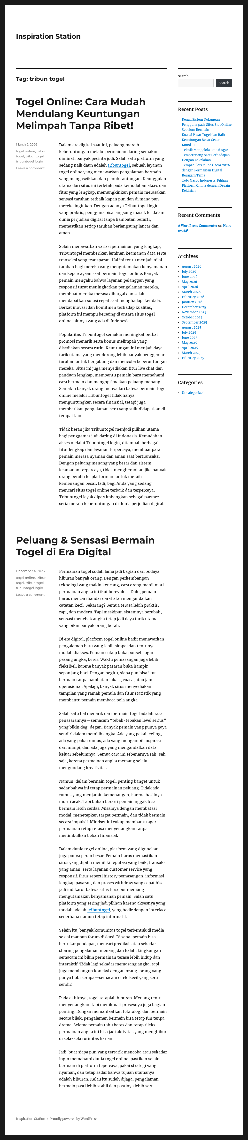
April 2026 (190, 287)
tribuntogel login (29, 161)
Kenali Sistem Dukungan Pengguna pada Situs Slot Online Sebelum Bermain (207, 125)
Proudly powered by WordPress (74, 1119)
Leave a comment (30, 168)
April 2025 (190, 348)
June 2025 (189, 338)
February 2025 (193, 358)
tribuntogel (119, 165)
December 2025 (194, 307)
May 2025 (189, 343)
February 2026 (193, 297)
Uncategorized (193, 393)
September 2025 (194, 322)
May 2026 (189, 282)
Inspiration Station (48, 36)
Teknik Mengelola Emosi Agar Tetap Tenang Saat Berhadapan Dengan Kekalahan (206, 155)
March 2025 (191, 353)
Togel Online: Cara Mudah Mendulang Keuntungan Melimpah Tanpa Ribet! (81, 113)
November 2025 (194, 312)
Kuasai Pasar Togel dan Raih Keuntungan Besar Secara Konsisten (203, 140)
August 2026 (192, 267)
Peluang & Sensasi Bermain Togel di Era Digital (85, 546)
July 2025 (189, 333)
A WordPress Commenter (197, 226)
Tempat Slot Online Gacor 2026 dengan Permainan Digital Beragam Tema (206, 170)
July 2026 (189, 272)
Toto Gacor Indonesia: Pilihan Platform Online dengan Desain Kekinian (206, 185)
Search (183, 76)
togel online (25, 151)
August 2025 (191, 327)
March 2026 (191, 292)
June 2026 (190, 277)
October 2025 (192, 317)
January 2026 (192, 302)
